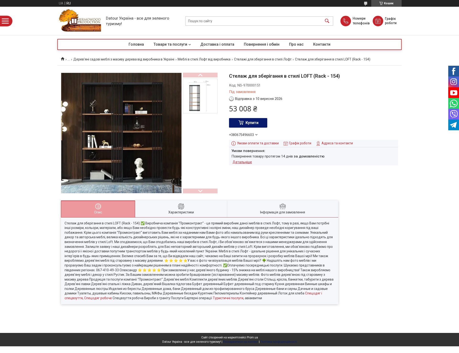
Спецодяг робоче (98, 298)
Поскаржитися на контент (240, 341)
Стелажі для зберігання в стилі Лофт (263, 59)
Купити (252, 122)
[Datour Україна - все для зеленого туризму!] (80, 21)
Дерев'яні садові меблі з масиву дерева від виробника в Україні (123, 59)
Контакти (321, 44)
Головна (136, 44)
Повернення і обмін (261, 44)
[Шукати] (327, 20)
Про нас (296, 44)
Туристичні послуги (228, 298)
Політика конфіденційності (278, 341)
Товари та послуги (170, 44)
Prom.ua (252, 337)
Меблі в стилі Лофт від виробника (204, 59)
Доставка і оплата (217, 44)
